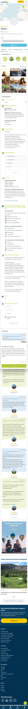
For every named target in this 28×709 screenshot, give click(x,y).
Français (2, 687)
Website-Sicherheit (14, 323)
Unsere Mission (4, 660)
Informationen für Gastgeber (7, 633)
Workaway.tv (3, 651)
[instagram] (10, 700)
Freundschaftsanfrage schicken (13, 41)
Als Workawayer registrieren (7, 636)
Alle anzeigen (23, 66)
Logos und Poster (4, 653)
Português (3, 690)
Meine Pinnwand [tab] (18, 49)
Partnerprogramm (5, 658)
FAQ (2, 670)
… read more (5, 382)
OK (14, 365)
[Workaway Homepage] (5, 1)
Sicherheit (3, 668)
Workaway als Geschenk (6, 640)
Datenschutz (3, 677)
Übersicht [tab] (4, 49)
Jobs (2, 679)
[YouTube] (6, 700)
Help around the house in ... (12, 398)
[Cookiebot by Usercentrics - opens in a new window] (21, 342)
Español (2, 689)
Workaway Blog (4, 648)
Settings (22, 361)
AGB (2, 675)
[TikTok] (14, 700)
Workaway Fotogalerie (5, 650)
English (2, 685)
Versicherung (3, 672)
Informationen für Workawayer (7, 635)
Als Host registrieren (5, 638)
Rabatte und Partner (5, 642)
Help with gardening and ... (12, 451)
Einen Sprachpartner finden (11, 200)
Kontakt (14, 45)
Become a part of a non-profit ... (13, 336)
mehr (14, 529)
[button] (11, 596)
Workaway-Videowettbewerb (7, 655)
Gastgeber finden (4, 631)
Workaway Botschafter (6, 657)
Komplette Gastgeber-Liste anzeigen (14, 600)
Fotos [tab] (10, 49)
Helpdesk (3, 667)
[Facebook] (2, 700)
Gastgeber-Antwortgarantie (7, 674)
